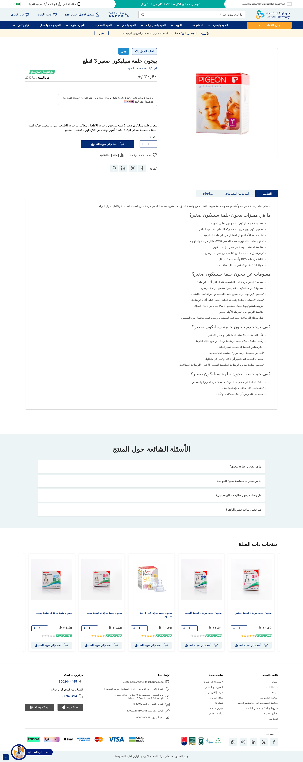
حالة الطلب (272, 692)
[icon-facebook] (274, 747)
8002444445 (68, 686)
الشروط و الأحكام (214, 692)
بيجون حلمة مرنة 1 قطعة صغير (253, 617)
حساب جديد (71, 14)
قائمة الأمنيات (44, 14)
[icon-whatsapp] (233, 747)
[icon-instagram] (243, 747)
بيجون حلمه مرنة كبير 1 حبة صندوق (156, 619)
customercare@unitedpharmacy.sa (263, 3)
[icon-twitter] (264, 747)
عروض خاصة (217, 713)
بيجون (124, 51)
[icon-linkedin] (253, 747)
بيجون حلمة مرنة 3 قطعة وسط (54, 617)
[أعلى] (6, 757)
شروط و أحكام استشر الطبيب (262, 713)
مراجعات (207, 198)
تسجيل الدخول (86, 14)
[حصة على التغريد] (133, 173)
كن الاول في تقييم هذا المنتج (142, 68)
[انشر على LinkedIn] (123, 173)
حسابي (274, 687)
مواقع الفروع (35, 3)
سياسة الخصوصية (269, 702)
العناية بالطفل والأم (144, 51)
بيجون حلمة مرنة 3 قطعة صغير (104, 617)
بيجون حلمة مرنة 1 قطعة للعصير (203, 617)
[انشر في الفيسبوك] (142, 173)
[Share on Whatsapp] (114, 173)
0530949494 (68, 701)
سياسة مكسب (216, 718)
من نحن (274, 697)
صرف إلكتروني (216, 697)
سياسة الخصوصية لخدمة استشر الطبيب (257, 708)
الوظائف (52, 4)
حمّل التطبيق (69, 4)
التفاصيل (266, 198)
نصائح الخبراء (271, 718)
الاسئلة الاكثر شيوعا (213, 687)
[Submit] (142, 14)
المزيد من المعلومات (237, 198)
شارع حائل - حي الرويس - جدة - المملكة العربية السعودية (134, 693)
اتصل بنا (219, 708)
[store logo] (273, 14)
